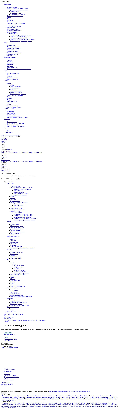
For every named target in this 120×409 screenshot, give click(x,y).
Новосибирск (64, 397)
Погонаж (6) (7, 340)
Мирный (9, 149)
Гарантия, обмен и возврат (24, 320)
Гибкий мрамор (11, 114)
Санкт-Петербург (51, 398)
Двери (5, 42)
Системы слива (14, 33)
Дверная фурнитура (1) (10, 339)
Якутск (14, 400)
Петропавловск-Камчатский (8, 398)
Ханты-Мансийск (97, 398)
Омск (92, 397)
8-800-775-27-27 (5, 170)
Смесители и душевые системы (16, 23)
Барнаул (25, 395)
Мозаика (9, 76)
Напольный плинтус (13, 67)
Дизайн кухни (19, 314)
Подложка (10, 66)
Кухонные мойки (12, 21)
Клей (8, 130)
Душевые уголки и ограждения (19, 10)
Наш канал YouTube (6, 350)
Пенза (111, 397)
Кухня (9, 83)
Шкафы (9, 97)
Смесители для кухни (16, 92)
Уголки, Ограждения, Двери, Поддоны (18, 8)
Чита (115, 398)
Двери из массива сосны (14, 48)
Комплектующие (12, 32)
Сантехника (7, 4)
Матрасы (9, 100)
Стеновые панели (9, 108)
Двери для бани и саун (13, 49)
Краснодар (4, 397)
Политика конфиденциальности (10, 347)
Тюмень (66, 398)
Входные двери (11, 45)
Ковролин (10, 64)
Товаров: (4, 157)
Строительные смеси (10, 127)
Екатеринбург (79, 395)
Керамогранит (11, 74)
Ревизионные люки (12, 77)
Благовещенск (39, 395)
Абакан (4, 395)
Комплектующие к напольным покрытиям (19, 69)
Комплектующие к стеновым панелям (17, 117)
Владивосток (52, 395)
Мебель (6, 80)
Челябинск (110, 398)
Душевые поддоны (15, 13)
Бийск (33, 395)
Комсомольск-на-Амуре (107, 395)
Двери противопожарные (14, 52)
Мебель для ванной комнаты (15, 16)
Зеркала (9, 102)
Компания (7, 374)
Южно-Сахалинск (6, 400)
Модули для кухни (15, 86)
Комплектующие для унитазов (18, 38)
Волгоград (59, 395)
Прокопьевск (20, 398)
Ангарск (8, 395)
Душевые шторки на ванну (18, 14)
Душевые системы (15, 26)
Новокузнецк (57, 397)
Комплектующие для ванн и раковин (20, 35)
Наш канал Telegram (6, 352)
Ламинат (9, 60)
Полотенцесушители (13, 29)
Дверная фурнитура (12, 54)
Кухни (12, 85)
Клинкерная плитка (12, 79)
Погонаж (9, 55)
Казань (92, 395)
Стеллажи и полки (12, 105)
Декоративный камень (13, 116)
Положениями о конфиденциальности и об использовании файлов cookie (69, 391)
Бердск (29, 395)
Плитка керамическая (13, 73)
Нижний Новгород (47, 397)
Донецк (71, 395)
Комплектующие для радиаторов (16, 126)
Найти (18, 136)
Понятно (3, 392)
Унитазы (9, 19)
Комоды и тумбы (12, 101)
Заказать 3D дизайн (9, 314)
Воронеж (65, 395)
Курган (16, 397)
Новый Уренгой (73, 397)
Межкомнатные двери (13, 47)
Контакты (6, 321)
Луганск (21, 397)
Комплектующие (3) (9, 334)
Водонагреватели (12, 27)
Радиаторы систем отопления (15, 123)
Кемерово (97, 395)
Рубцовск (37, 398)
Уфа (83, 398)
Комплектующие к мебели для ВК (19, 36)
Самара (43, 398)
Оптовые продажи (41, 320)
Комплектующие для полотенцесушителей (22, 39)
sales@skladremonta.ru (7, 384)
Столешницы (14, 89)
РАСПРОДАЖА (8, 132)
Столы (9, 104)
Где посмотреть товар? (10, 320)
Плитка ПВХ (11, 63)
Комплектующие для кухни (18, 94)
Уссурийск (78, 398)
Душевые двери (14, 11)
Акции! (6, 315)
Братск (45, 395)
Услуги (6, 312)
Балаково (19, 395)
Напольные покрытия (10, 57)
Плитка (6, 70)
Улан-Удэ (72, 398)
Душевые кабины (12, 7)
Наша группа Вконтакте (7, 349)
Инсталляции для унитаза (14, 30)
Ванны (9, 17)
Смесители (13, 24)
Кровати (9, 98)
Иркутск (86, 395)
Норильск (81, 397)
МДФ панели (11, 113)
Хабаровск (88, 398)
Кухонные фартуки (15, 91)
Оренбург (97, 397)
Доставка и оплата (9, 317)
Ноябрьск (86, 397)
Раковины (10, 20)
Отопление (7, 119)
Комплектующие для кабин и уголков (21, 41)
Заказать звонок (5, 171)
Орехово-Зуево (104, 397)
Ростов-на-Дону (29, 398)
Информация (7, 318)
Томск (62, 398)
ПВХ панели (10, 111)
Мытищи (38, 397)
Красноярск (10, 397)
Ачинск (13, 395)
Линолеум (10, 61)
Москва (33, 397)
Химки (104, 398)
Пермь (115, 397)
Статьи (34, 320)
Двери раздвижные (12, 51)
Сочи (57, 398)
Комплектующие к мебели (14, 107)
